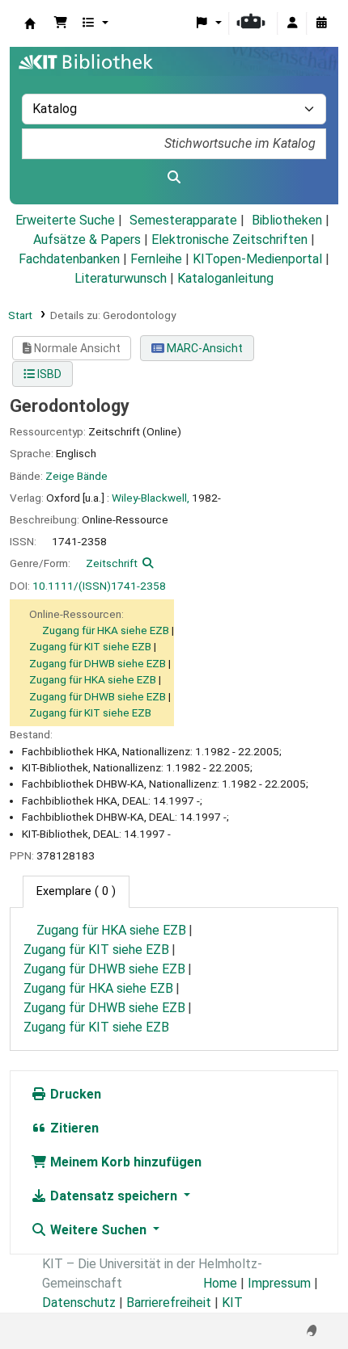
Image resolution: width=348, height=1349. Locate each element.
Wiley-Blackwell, (150, 497)
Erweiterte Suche (65, 220)
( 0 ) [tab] (76, 891)
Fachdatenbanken (69, 259)
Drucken (74, 1094)
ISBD (48, 374)
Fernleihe (156, 259)
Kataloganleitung (225, 278)
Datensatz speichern (113, 1196)
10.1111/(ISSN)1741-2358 (99, 585)
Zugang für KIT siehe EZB (90, 646)
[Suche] (174, 177)
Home (220, 1283)
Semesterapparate (183, 220)
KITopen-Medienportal (257, 259)
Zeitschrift (112, 563)
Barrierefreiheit (168, 1302)
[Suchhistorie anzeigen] (321, 23)
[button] (60, 23)
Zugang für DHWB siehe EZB (97, 663)
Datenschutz (79, 1302)
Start (20, 315)
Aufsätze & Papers (87, 239)
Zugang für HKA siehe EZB (105, 630)
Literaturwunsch (120, 278)
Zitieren (73, 1128)
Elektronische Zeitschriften (229, 239)
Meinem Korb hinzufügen (124, 1162)
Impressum (279, 1283)
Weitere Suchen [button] (98, 1230)
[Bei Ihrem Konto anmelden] (292, 23)
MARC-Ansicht (203, 348)
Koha (30, 23)
